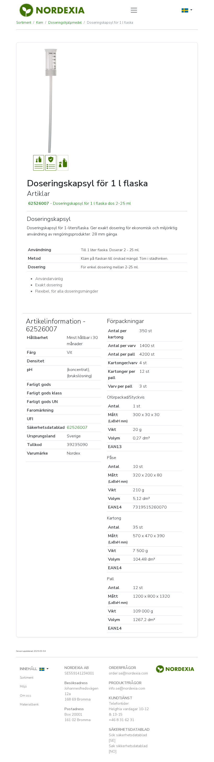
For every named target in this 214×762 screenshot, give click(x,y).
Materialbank (29, 704)
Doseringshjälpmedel (65, 22)
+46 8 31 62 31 (121, 719)
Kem (39, 22)
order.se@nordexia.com (128, 673)
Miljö (23, 686)
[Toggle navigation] (134, 10)
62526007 (77, 427)
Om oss (25, 695)
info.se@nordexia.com (127, 688)
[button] (107, 203)
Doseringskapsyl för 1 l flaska (110, 22)
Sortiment (23, 22)
